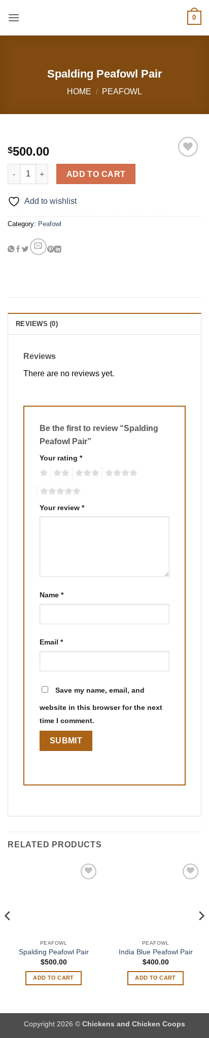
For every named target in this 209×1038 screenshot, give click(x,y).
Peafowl (122, 91)
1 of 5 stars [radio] (42, 473)
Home (79, 91)
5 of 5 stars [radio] (59, 491)
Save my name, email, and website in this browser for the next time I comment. (101, 705)
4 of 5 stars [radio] (119, 473)
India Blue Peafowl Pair (156, 952)
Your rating (61, 458)
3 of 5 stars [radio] (85, 473)
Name (51, 595)
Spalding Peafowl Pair (54, 952)
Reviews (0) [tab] (37, 324)
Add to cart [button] (53, 978)
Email (51, 642)
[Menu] (14, 17)
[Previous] (8, 936)
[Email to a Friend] (38, 246)
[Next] (201, 936)
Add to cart (96, 174)
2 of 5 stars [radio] (59, 473)
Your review (62, 508)
